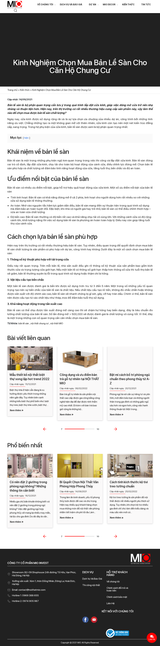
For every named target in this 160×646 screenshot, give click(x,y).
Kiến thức (128, 4)
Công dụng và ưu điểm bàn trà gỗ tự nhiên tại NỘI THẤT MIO (79, 379)
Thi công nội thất (91, 585)
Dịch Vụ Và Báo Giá (71, 4)
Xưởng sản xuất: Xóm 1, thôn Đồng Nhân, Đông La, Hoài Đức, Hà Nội (43, 583)
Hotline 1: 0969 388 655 (25, 595)
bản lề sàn (23, 323)
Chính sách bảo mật (117, 596)
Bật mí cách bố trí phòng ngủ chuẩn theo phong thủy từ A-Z (130, 379)
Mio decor (109, 4)
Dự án (92, 4)
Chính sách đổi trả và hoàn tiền (117, 589)
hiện (26, 137)
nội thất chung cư (40, 323)
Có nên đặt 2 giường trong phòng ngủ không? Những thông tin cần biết (28, 486)
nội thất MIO (56, 323)
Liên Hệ (111, 603)
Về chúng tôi (45, 4)
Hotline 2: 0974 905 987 (25, 601)
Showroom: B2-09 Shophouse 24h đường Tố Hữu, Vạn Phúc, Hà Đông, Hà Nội (44, 574)
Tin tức (146, 4)
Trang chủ (12, 90)
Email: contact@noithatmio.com (28, 589)
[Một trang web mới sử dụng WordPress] (14, 4)
